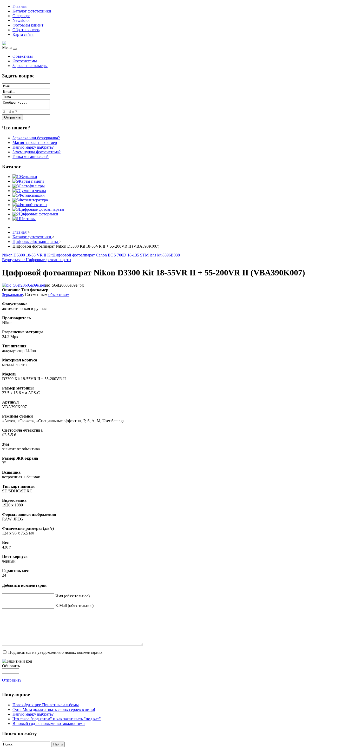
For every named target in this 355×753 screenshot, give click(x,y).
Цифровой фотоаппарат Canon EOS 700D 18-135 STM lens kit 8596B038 (116, 255)
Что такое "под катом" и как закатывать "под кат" (56, 719)
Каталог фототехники (31, 11)
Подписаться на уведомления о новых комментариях (55, 652)
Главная (19, 6)
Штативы (27, 218)
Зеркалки (29, 176)
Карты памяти (31, 181)
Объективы (22, 56)
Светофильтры (32, 186)
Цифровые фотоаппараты (41, 209)
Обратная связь (26, 30)
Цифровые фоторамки (38, 214)
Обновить (11, 666)
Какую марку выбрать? (33, 714)
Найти (58, 744)
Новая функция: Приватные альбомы (45, 705)
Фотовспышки (32, 195)
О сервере (21, 16)
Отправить (11, 680)
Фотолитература (33, 200)
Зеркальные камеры (30, 65)
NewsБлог (21, 20)
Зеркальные (12, 294)
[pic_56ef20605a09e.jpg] (23, 285)
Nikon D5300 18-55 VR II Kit (27, 255)
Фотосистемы (24, 61)
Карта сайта (23, 34)
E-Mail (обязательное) (74, 605)
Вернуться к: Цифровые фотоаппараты (36, 259)
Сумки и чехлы (32, 190)
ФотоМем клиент (27, 25)
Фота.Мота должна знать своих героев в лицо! (53, 709)
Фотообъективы (33, 204)
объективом (58, 294)
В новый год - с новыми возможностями (48, 723)
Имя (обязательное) (72, 596)
